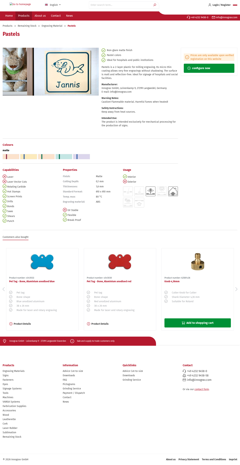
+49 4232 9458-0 (199, 17)
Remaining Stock (12, 436)
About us (171, 459)
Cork (5, 423)
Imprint (233, 459)
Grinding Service (72, 388)
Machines (8, 397)
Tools (5, 393)
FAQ (65, 379)
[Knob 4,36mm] (198, 261)
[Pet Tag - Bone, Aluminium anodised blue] (42, 261)
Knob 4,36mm (172, 281)
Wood (6, 414)
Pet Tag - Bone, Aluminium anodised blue (32, 281)
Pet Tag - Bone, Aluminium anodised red (109, 281)
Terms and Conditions (214, 459)
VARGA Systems (11, 401)
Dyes (5, 384)
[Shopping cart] (235, 5)
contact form (201, 389)
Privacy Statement (189, 459)
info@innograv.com (226, 17)
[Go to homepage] (20, 4)
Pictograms (69, 384)
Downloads (69, 375)
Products (8, 365)
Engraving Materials (14, 371)
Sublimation (9, 432)
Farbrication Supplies (14, 406)
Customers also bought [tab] (15, 237)
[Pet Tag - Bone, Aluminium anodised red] (120, 261)
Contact (67, 397)
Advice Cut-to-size (73, 371)
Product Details (22, 323)
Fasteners (8, 379)
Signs (6, 375)
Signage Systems (12, 388)
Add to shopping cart (199, 323)
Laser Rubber (10, 428)
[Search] (155, 5)
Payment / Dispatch (74, 393)
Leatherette (9, 419)
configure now (200, 68)
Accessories (9, 410)
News (66, 401)
